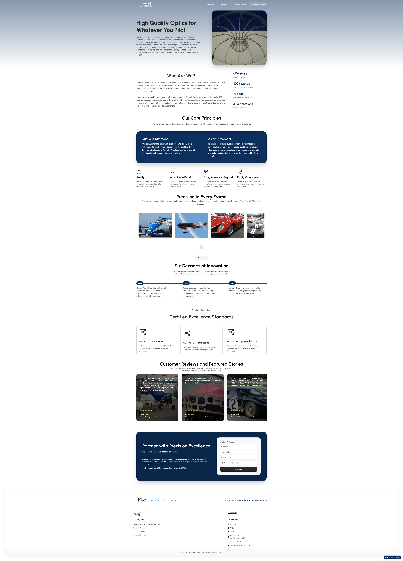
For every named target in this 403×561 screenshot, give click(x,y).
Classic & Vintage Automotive (143, 528)
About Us (210, 4)
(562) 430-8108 (259, 4)
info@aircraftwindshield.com (240, 545)
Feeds (232, 532)
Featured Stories (240, 4)
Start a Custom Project (392, 557)
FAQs (232, 528)
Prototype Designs (139, 535)
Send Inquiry (239, 469)
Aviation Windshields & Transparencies (146, 524)
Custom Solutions (139, 531)
